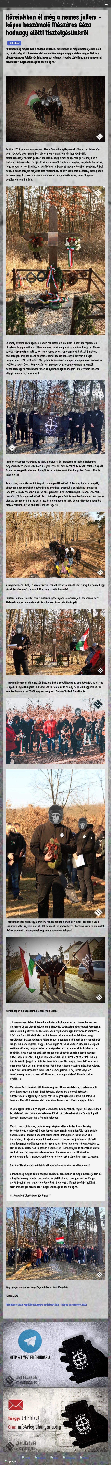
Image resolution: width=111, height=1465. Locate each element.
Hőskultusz (14, 43)
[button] (106, 4)
